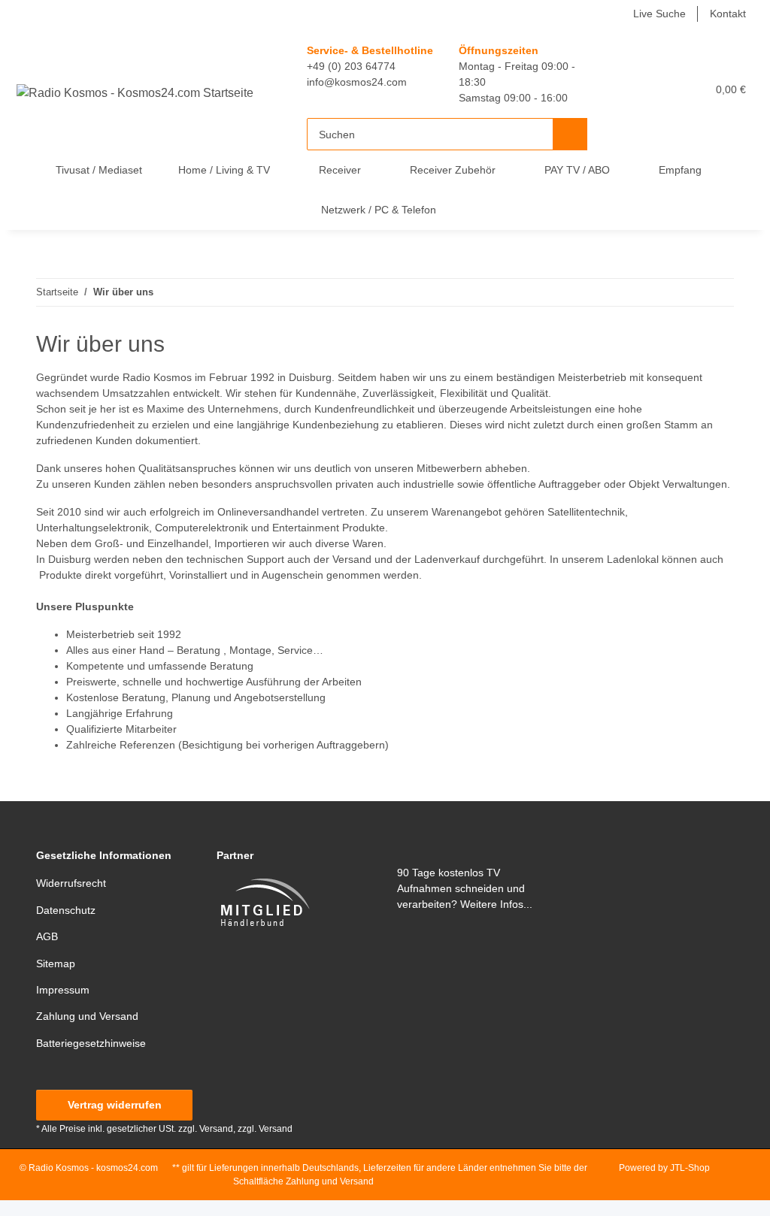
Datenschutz (65, 910)
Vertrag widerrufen (115, 1105)
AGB (47, 936)
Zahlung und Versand (87, 1016)
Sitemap (55, 963)
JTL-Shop (690, 1168)
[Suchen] (570, 134)
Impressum (62, 990)
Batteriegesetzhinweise (91, 1043)
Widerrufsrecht (71, 883)
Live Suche (659, 14)
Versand (276, 1129)
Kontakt (728, 14)
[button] (629, 89)
